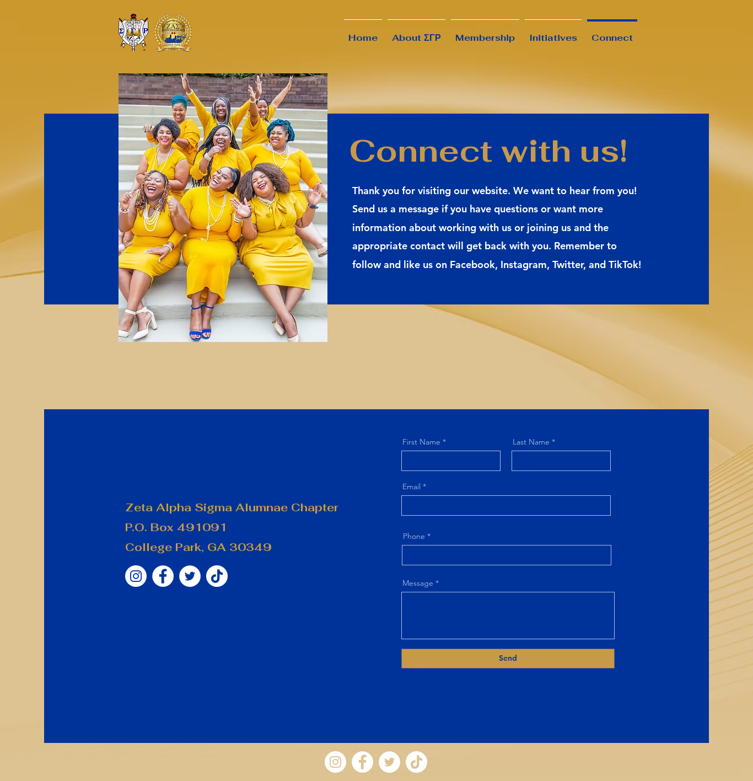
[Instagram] (136, 576)
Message (417, 583)
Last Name (531, 442)
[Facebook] (163, 576)
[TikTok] (217, 576)
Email (411, 486)
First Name (421, 442)
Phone (414, 536)
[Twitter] (190, 576)
